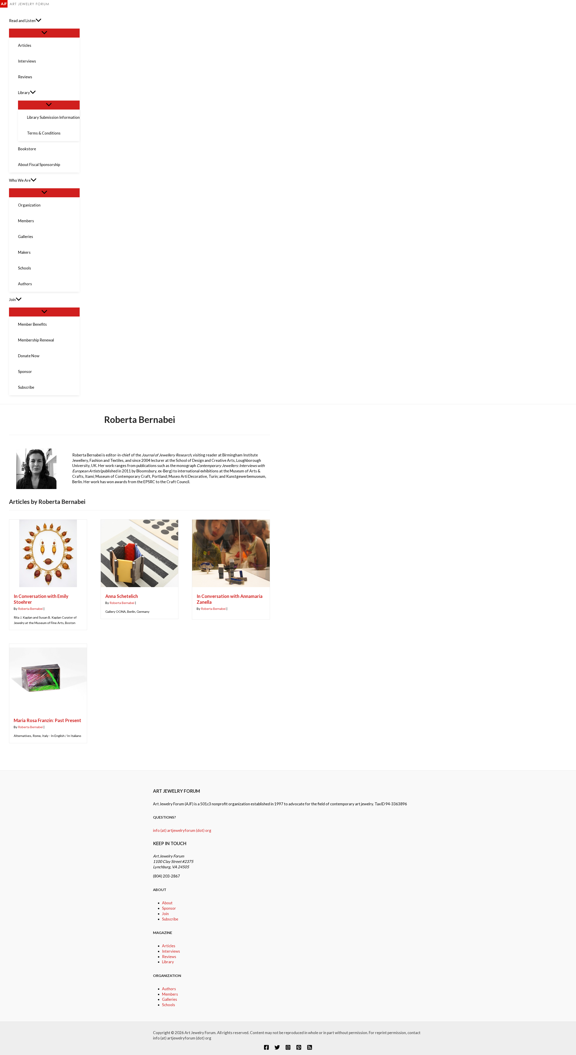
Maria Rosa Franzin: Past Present (47, 720)
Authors (169, 988)
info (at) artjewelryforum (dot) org (182, 830)
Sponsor (169, 908)
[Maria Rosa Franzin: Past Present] (48, 710)
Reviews (169, 956)
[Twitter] (277, 1048)
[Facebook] (266, 1048)
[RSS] (309, 1048)
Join (165, 913)
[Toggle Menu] (44, 33)
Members (170, 994)
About (167, 902)
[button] (38, 21)
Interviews (171, 951)
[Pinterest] (299, 1048)
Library (168, 961)
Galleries (169, 999)
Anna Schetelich (121, 596)
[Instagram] (288, 1048)
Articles (168, 945)
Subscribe (170, 919)
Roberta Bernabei (30, 609)
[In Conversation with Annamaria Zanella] (231, 586)
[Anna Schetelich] (139, 586)
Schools (168, 1004)
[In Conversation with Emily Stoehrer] (48, 586)
